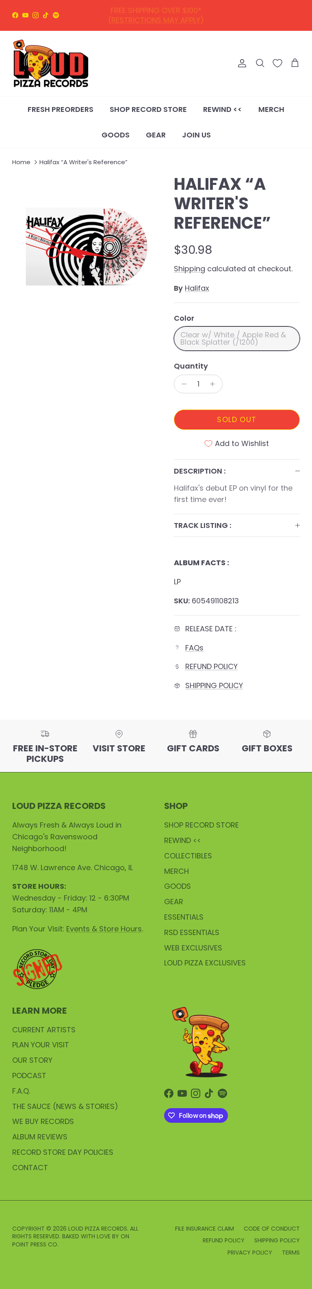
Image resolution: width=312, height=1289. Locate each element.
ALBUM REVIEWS (39, 1137)
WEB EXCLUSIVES (193, 948)
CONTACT (30, 1167)
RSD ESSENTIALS (191, 932)
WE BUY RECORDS (43, 1121)
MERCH (271, 109)
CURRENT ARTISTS (44, 1030)
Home (21, 162)
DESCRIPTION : (199, 471)
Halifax (197, 288)
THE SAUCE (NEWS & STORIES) (65, 1106)
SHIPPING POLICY (214, 685)
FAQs (194, 648)
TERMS (291, 1252)
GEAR (156, 135)
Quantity (191, 366)
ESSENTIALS (184, 917)
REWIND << (222, 109)
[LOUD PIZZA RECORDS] (50, 63)
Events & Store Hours (104, 929)
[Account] (240, 63)
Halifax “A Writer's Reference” (83, 162)
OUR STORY (32, 1060)
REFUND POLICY (158, 12)
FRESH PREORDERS (60, 109)
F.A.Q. (21, 1091)
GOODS (116, 135)
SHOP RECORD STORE (148, 109)
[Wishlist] (277, 63)
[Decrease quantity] (181, 384)
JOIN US (196, 135)
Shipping (189, 269)
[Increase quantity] (214, 384)
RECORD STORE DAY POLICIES (62, 1152)
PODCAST (29, 1075)
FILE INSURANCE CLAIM (204, 1229)
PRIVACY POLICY (250, 1252)
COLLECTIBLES (188, 856)
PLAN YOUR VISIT (40, 1045)
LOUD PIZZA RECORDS (97, 1229)
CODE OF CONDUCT (272, 1229)
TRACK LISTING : (202, 525)
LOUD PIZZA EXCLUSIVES (205, 963)
